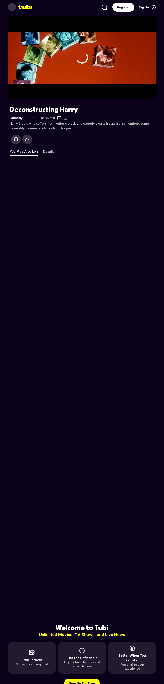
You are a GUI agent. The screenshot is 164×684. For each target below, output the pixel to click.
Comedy (16, 118)
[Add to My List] (16, 139)
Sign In (144, 7)
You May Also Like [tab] (24, 151)
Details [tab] (48, 152)
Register (123, 7)
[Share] (27, 139)
